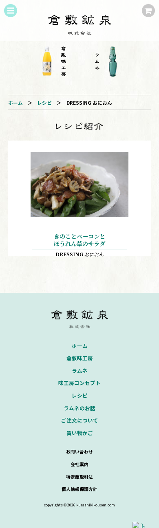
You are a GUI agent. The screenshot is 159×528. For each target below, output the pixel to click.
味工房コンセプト (79, 383)
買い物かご (79, 433)
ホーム (15, 102)
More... (79, 198)
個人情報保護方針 (79, 489)
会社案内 (79, 464)
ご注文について (79, 420)
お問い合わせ (79, 451)
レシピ (44, 102)
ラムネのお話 (79, 408)
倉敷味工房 (79, 358)
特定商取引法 (79, 476)
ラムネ (80, 370)
